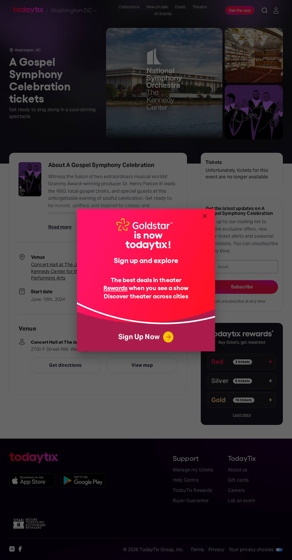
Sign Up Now (139, 336)
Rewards (115, 287)
